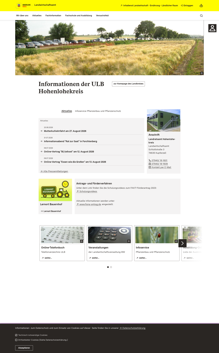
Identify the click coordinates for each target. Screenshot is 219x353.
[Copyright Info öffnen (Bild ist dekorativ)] (201, 73)
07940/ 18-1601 (160, 160)
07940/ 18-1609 (160, 163)
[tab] (66, 111)
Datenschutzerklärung (133, 328)
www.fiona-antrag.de (90, 204)
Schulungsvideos (88, 191)
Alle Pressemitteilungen (55, 171)
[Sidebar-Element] (212, 28)
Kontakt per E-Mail (161, 167)
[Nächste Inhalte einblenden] (182, 243)
